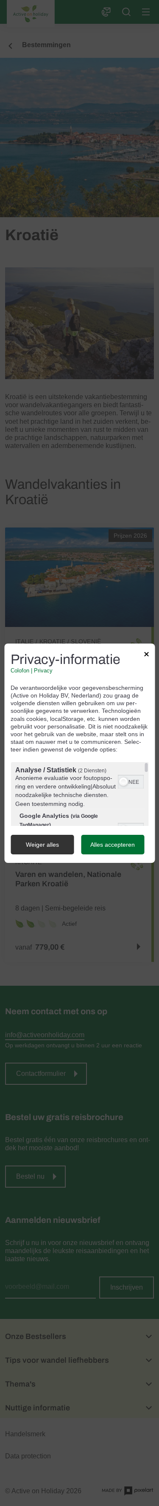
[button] (123, 781)
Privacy (43, 671)
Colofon (20, 671)
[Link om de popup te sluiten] (146, 655)
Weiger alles (42, 844)
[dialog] (79, 752)
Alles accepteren (112, 844)
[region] (79, 794)
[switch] (130, 781)
